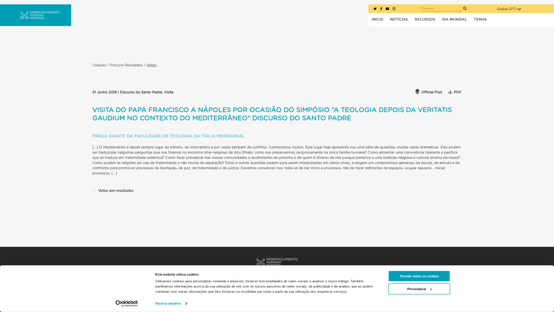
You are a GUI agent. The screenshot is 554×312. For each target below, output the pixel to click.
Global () (507, 9)
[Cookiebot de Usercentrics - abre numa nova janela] (127, 303)
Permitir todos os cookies (419, 276)
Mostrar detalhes (168, 303)
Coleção (99, 65)
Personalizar (416, 289)
